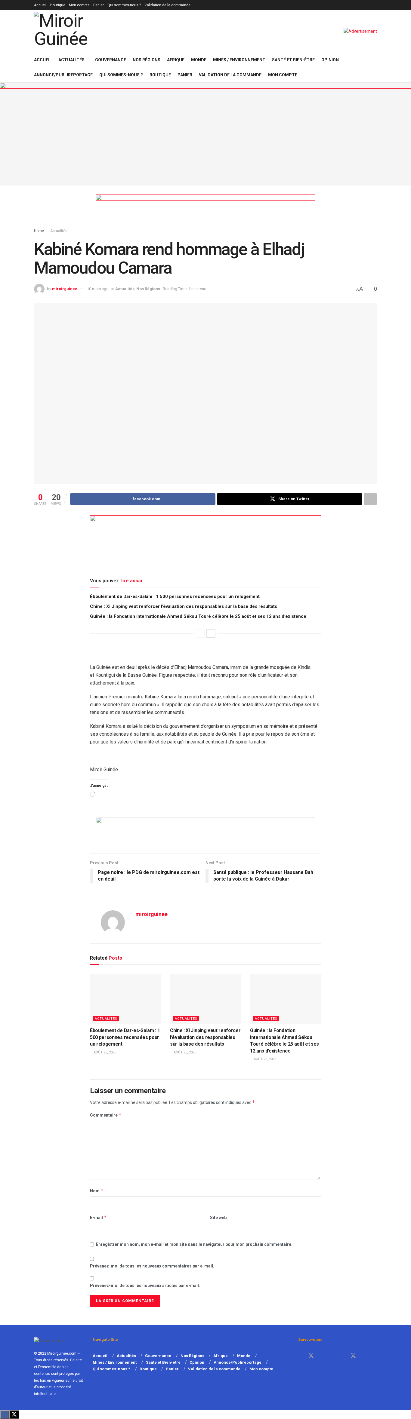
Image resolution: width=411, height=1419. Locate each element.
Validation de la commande (167, 5)
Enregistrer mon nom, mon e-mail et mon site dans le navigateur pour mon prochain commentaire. (194, 1244)
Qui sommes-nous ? (124, 5)
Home (39, 231)
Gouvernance (110, 59)
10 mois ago (98, 289)
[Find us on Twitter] (311, 1355)
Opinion (330, 59)
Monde (198, 59)
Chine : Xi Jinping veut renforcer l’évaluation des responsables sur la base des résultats (183, 606)
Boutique (57, 5)
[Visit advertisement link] (360, 31)
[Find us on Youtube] (322, 1356)
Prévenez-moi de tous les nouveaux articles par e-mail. (145, 1285)
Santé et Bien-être (293, 59)
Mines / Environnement (239, 59)
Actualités (71, 59)
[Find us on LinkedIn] (342, 1356)
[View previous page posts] (200, 633)
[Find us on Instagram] (364, 1356)
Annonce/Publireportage (63, 74)
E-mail (98, 1217)
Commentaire (106, 1115)
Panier (98, 5)
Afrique (175, 59)
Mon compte (79, 5)
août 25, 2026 (104, 1052)
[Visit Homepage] (78, 31)
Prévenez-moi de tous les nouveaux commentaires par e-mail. (152, 1266)
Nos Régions (146, 59)
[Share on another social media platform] (370, 499)
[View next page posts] (210, 633)
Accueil (40, 5)
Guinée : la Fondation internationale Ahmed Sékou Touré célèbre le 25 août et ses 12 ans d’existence (198, 616)
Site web (218, 1217)
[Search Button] (374, 67)
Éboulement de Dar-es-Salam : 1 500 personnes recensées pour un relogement (175, 596)
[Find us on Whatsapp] (332, 1356)
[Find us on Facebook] (300, 1356)
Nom (97, 1191)
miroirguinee (64, 289)
